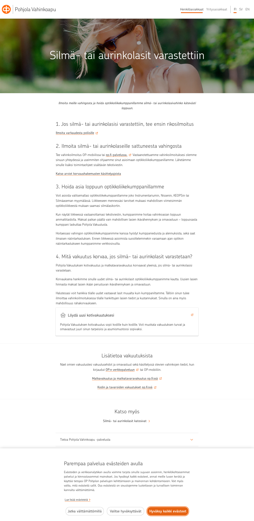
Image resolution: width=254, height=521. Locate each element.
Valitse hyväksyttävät (125, 511)
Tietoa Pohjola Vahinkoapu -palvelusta (85, 439)
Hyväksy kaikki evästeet (167, 511)
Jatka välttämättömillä (85, 511)
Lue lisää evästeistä (76, 499)
